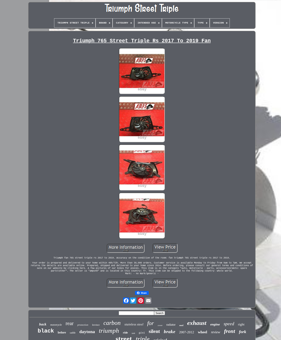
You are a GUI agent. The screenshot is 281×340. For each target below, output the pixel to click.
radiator (170, 324)
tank (133, 333)
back (42, 324)
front (229, 331)
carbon (112, 322)
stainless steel (133, 324)
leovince (96, 325)
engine (215, 324)
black (46, 331)
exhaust (196, 323)
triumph (109, 330)
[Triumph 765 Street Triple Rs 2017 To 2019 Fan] (142, 71)
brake (169, 331)
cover (160, 325)
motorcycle (56, 324)
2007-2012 (186, 332)
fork (242, 331)
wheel (202, 332)
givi (142, 332)
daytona (87, 331)
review (215, 332)
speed (229, 323)
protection (82, 324)
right (241, 324)
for (150, 323)
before (62, 332)
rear (70, 323)
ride (125, 332)
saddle (73, 332)
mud (181, 325)
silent (154, 331)
